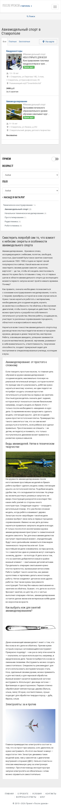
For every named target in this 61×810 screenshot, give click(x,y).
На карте (49, 41)
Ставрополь (26, 6)
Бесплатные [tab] (24, 41)
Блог (42, 797)
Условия (37, 794)
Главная (9, 794)
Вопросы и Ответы (26, 797)
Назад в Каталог (14, 197)
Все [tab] (4, 41)
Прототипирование (15, 217)
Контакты (51, 794)
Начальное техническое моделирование (25, 213)
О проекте (23, 794)
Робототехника (13, 225)
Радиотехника (13, 221)
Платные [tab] (13, 41)
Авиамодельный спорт (18, 209)
